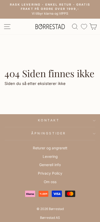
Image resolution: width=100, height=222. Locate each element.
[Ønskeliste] (84, 26)
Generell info (50, 165)
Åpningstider (48, 133)
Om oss (50, 182)
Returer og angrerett (50, 148)
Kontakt (49, 120)
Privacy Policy (50, 173)
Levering (50, 156)
